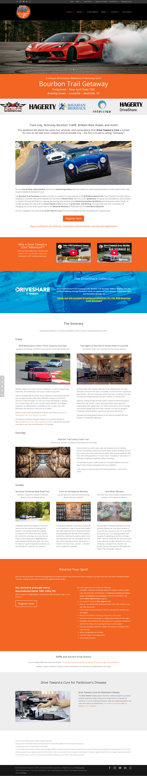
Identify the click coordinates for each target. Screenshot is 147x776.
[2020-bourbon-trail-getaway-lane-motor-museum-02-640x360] (114, 521)
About (78, 1)
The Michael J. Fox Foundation (95, 596)
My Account (127, 12)
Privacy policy (79, 768)
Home (72, 1)
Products (114, 12)
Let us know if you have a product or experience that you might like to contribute (90, 662)
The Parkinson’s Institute (112, 703)
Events (69, 12)
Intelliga (23, 773)
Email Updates (92, 12)
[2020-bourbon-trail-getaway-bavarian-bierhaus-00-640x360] (73, 521)
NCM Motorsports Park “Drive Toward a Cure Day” (35, 422)
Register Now (73, 218)
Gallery (103, 12)
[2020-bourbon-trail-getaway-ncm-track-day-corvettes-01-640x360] (42, 384)
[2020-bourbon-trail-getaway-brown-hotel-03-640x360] (104, 384)
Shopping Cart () (126, 1)
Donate (79, 12)
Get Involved (113, 1)
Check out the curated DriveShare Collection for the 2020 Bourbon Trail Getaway (94, 299)
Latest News (87, 1)
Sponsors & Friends (101, 1)
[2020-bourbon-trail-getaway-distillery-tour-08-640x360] (42, 477)
